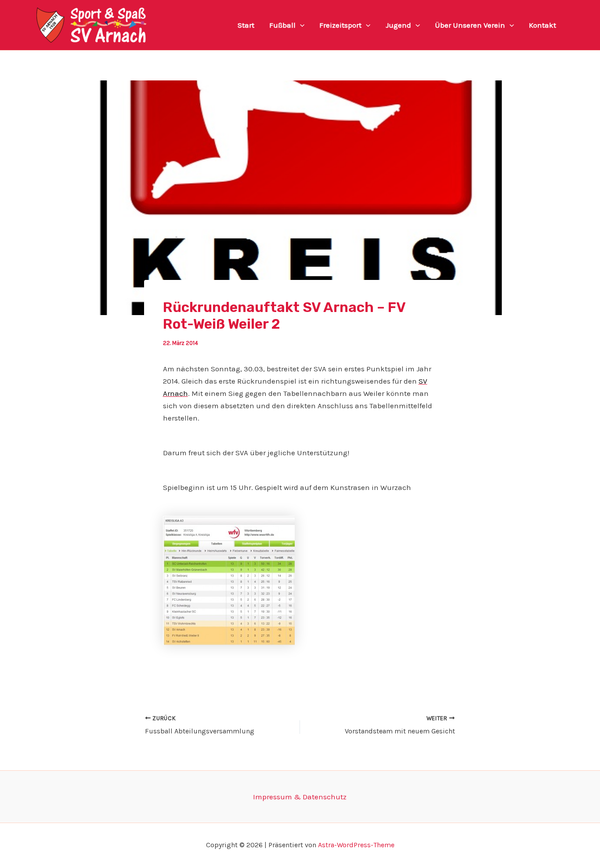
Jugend (398, 25)
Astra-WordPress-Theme (356, 845)
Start (246, 25)
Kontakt (542, 25)
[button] (300, 25)
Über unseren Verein (470, 25)
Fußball (282, 25)
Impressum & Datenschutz (300, 796)
